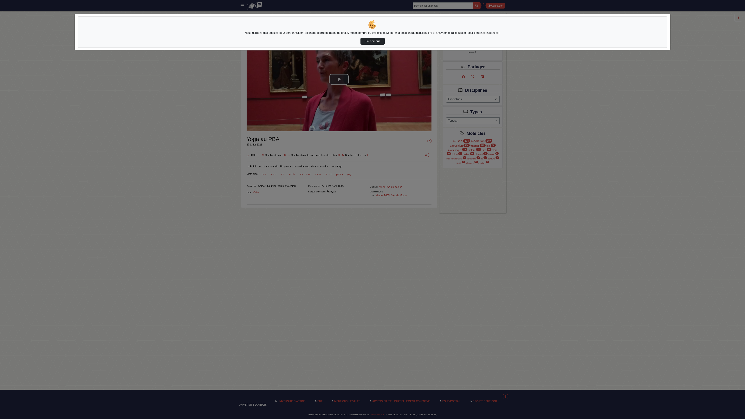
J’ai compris (372, 41)
